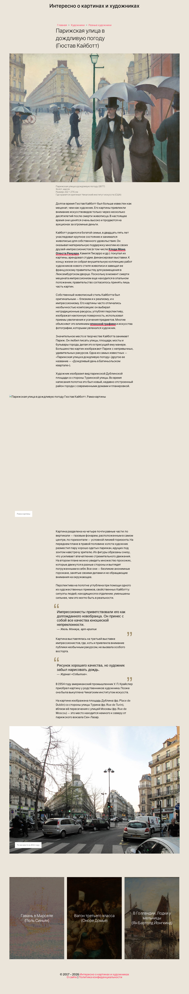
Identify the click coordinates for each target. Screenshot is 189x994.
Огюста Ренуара (67, 253)
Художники (78, 25)
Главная (62, 25)
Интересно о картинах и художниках (94, 6)
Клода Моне (117, 249)
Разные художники (100, 25)
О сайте (72, 977)
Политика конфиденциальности (100, 977)
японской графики (103, 323)
